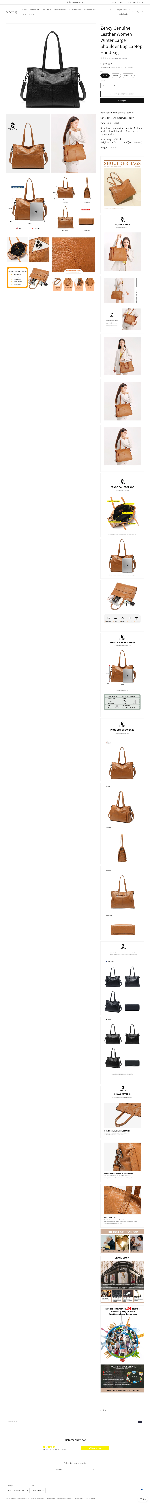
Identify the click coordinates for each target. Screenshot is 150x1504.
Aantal (102, 81)
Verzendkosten (105, 67)
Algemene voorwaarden (64, 1498)
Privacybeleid (51, 1498)
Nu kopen (122, 100)
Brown (115, 76)
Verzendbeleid (78, 1498)
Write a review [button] (95, 1448)
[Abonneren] (93, 1469)
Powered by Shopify (23, 1498)
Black (105, 76)
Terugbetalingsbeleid (37, 1498)
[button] (133, 11)
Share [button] (105, 1410)
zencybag (14, 1498)
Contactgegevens (90, 1498)
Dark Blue (128, 76)
